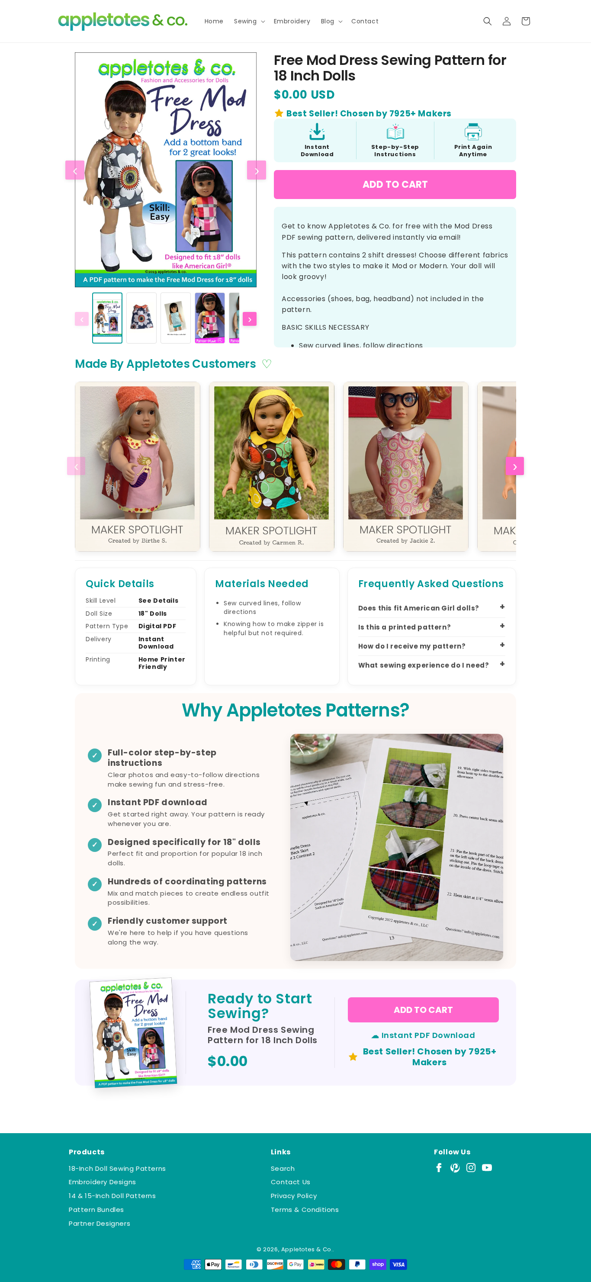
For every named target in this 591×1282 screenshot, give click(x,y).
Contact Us (291, 1181)
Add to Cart (395, 184)
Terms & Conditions (305, 1209)
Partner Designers (99, 1223)
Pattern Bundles (96, 1209)
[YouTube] (487, 1168)
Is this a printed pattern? (404, 627)
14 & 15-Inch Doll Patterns (112, 1195)
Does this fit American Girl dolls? (418, 608)
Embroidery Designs (102, 1181)
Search (283, 1168)
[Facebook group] (439, 1168)
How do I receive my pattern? (412, 646)
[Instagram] (471, 1168)
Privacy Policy (294, 1195)
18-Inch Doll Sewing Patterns (117, 1168)
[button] (249, 21)
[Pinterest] (455, 1168)
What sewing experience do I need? (423, 665)
